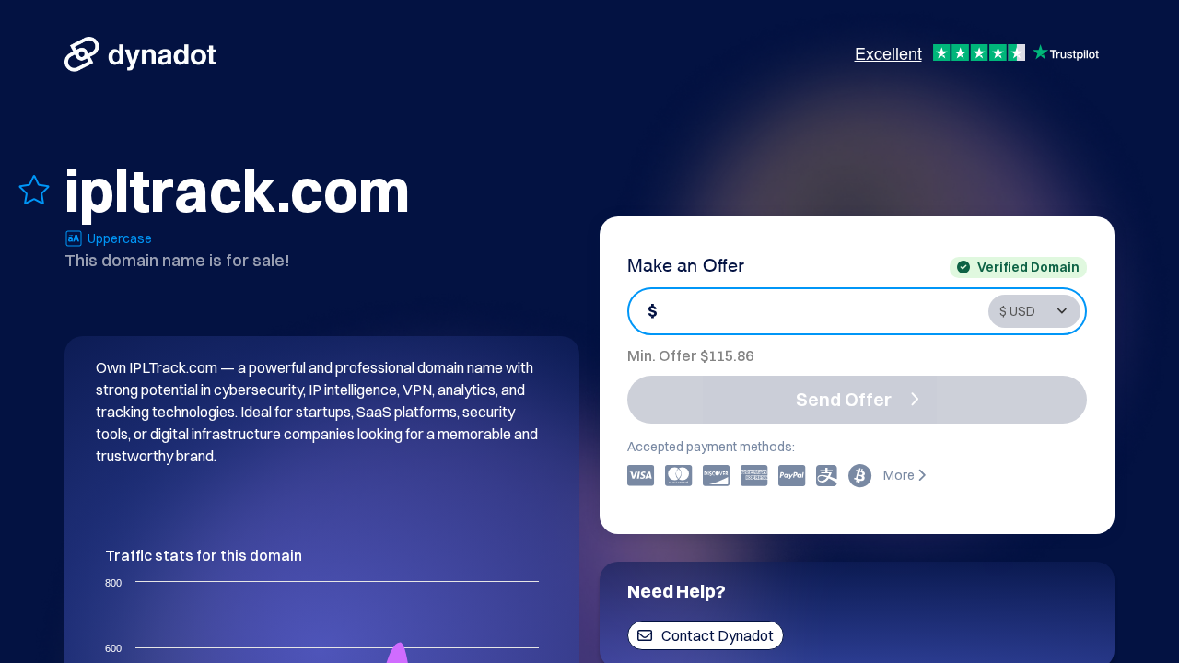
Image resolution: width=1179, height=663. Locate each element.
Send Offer (844, 399)
